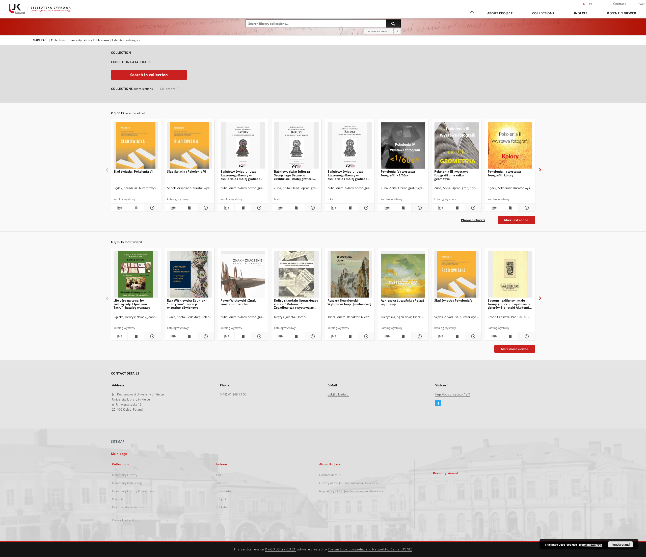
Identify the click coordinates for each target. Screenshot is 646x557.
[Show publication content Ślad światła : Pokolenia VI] (189, 207)
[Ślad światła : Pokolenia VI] (136, 146)
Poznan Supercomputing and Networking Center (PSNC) (370, 549)
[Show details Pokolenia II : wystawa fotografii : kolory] (526, 207)
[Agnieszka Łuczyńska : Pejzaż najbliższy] (403, 275)
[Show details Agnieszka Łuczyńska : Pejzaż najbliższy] (419, 336)
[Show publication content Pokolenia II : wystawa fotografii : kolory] (510, 207)
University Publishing (127, 483)
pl (591, 4)
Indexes (581, 13)
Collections (543, 13)
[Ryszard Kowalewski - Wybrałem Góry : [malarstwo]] (350, 275)
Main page (119, 454)
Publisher (222, 507)
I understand (621, 544)
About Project (500, 13)
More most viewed (514, 349)
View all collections (125, 520)
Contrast (619, 4)
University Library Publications (89, 40)
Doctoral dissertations (128, 507)
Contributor (224, 491)
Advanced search (378, 31)
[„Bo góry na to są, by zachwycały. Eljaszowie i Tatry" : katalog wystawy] (136, 275)
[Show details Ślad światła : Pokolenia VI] (151, 207)
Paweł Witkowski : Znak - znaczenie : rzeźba (239, 302)
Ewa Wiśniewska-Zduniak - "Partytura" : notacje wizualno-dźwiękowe (187, 304)
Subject (221, 499)
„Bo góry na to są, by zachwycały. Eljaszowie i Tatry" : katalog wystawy (132, 304)
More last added (516, 220)
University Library (124, 475)
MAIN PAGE (40, 40)
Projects (118, 499)
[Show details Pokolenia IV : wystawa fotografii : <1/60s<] (419, 207)
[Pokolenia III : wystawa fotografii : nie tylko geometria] (457, 146)
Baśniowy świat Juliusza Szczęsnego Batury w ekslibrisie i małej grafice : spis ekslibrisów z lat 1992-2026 (347, 175)
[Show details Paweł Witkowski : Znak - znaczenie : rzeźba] (259, 336)
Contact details (330, 475)
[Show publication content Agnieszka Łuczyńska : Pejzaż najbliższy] (403, 336)
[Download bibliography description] (119, 207)
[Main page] (471, 13)
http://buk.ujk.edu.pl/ (450, 394)
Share (641, 4)
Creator (221, 483)
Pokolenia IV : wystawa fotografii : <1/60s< (398, 173)
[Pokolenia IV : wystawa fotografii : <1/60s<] (403, 146)
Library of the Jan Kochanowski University (348, 483)
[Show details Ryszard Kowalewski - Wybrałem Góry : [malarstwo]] (365, 336)
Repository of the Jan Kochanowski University (351, 491)
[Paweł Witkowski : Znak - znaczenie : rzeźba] (243, 275)
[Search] (393, 23)
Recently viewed (621, 13)
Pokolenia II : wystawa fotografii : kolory (504, 173)
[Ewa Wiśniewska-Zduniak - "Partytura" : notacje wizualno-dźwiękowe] (189, 275)
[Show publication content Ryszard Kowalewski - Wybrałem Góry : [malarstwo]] (349, 336)
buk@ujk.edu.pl (338, 394)
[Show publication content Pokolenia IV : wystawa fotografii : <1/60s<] (403, 207)
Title (219, 475)
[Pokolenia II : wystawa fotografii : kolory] (510, 146)
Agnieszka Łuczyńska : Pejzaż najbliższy (402, 302)
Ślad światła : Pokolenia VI (133, 171)
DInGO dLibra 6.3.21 (280, 549)
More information (590, 544)
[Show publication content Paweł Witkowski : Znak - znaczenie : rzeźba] (243, 336)
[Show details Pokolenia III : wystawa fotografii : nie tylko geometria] (472, 207)
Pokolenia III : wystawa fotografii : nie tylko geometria (451, 175)
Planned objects (473, 220)
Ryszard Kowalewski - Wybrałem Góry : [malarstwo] (349, 302)
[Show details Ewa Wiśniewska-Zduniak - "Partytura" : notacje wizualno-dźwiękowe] (205, 336)
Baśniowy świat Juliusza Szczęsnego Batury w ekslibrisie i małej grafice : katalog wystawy (240, 175)
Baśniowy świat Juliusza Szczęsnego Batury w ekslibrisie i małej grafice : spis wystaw (293, 175)
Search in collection (149, 74)
